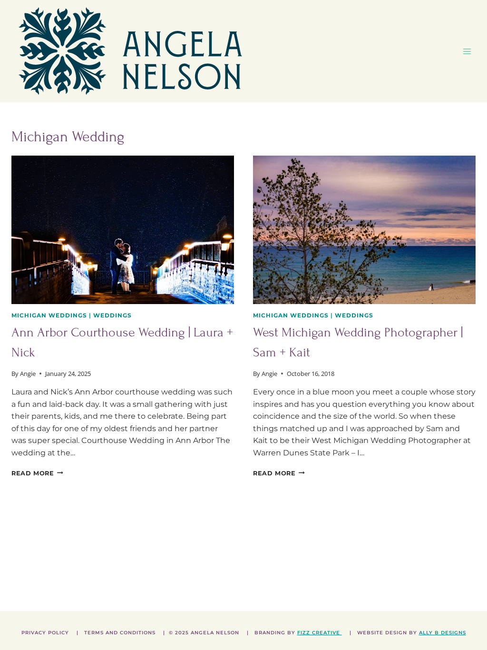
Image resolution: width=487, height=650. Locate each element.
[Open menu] (467, 51)
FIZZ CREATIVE (319, 633)
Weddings (112, 315)
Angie (28, 373)
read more (37, 473)
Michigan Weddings (49, 315)
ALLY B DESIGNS (442, 633)
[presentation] (122, 230)
